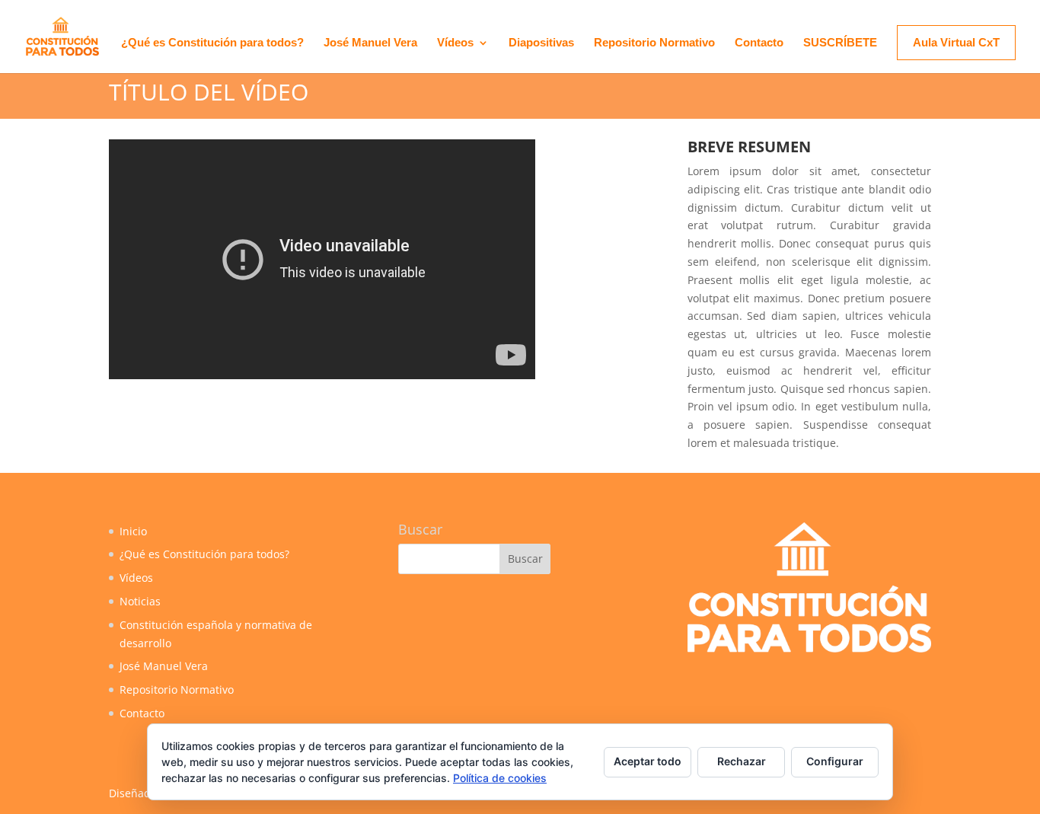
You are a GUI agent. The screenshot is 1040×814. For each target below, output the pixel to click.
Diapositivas (541, 43)
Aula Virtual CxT (956, 42)
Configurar (834, 761)
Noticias (140, 601)
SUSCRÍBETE (840, 43)
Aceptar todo (647, 761)
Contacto (759, 43)
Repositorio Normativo (654, 43)
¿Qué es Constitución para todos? (212, 43)
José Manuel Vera (370, 43)
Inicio (133, 531)
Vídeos (455, 43)
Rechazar (741, 761)
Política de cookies (500, 777)
